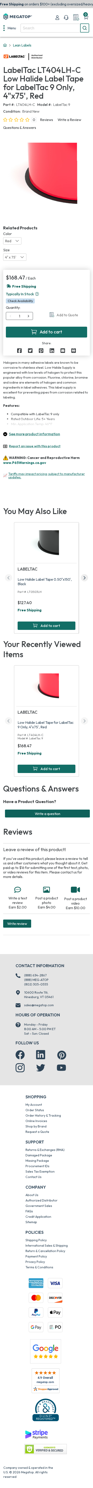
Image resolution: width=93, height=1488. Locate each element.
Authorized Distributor (42, 1200)
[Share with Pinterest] (41, 350)
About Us (32, 1195)
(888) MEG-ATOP (36, 980)
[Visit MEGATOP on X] (40, 1067)
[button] (37, 294)
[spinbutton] (19, 316)
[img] (43, 56)
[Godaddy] (36, 1434)
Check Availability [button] (20, 301)
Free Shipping (30, 610)
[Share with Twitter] (30, 350)
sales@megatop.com (39, 1005)
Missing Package (37, 1161)
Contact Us (34, 1177)
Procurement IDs (37, 1166)
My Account (34, 1105)
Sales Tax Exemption (40, 1171)
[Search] (84, 28)
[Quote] (76, 17)
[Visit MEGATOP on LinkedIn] (40, 1054)
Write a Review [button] (69, 119)
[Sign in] (57, 17)
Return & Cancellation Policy (45, 1251)
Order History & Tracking (43, 1115)
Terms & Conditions (39, 1267)
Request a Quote (37, 1132)
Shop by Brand (36, 1126)
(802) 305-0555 (36, 984)
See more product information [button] (34, 434)
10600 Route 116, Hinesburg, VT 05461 (38, 994)
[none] (9, 28)
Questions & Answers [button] (19, 127)
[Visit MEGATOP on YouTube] (61, 1067)
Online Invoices (36, 1121)
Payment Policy (36, 1256)
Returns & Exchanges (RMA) (45, 1150)
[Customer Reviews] (45, 1380)
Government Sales (39, 1206)
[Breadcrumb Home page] (5, 45)
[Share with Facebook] (19, 350)
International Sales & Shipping (47, 1245)
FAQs (29, 1211)
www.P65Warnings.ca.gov (24, 463)
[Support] (66, 17)
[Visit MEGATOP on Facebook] (20, 1054)
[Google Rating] (45, 1351)
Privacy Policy (35, 1262)
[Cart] (86, 17)
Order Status (35, 1110)
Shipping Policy (36, 1240)
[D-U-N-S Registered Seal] (45, 1410)
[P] (73, 350)
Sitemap (31, 1222)
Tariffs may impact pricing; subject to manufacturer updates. (46, 475)
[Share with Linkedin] (52, 350)
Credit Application (38, 1217)
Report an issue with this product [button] (34, 446)
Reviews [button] (46, 119)
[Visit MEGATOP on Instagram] (20, 1067)
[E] (62, 350)
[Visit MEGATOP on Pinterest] (62, 1055)
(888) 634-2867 (35, 975)
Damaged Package (39, 1155)
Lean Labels (22, 45)
